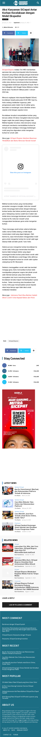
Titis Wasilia (17, 495)
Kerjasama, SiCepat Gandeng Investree (15, 638)
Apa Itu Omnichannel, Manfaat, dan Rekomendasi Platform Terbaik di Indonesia (27, 491)
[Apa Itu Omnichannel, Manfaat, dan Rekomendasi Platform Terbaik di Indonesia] (7, 490)
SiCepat (5, 19)
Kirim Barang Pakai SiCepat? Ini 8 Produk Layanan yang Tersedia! (20, 697)
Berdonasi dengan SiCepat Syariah (13, 624)
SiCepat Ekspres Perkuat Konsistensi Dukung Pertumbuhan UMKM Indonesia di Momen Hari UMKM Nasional (27, 586)
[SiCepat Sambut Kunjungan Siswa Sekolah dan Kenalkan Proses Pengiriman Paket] (7, 526)
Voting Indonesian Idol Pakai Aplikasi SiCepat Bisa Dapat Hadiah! (20, 692)
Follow (36, 371)
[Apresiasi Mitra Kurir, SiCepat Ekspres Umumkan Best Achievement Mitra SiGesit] (7, 561)
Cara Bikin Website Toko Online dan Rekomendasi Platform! (24, 504)
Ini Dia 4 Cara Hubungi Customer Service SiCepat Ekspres (17, 687)
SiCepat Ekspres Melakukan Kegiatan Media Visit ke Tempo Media (26, 574)
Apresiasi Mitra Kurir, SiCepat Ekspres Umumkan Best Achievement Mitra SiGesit (26, 562)
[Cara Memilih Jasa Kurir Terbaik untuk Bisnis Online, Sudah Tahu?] (7, 515)
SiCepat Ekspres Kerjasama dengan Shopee (16, 635)
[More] (31, 33)
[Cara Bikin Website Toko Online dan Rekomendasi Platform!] (7, 503)
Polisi (33, 298)
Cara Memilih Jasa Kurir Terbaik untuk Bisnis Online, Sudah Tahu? (25, 516)
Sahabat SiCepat (19, 487)
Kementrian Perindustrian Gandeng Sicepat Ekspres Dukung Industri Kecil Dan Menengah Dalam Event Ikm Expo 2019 (19, 629)
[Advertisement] (20, 317)
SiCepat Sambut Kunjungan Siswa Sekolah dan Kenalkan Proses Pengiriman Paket (26, 527)
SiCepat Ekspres (8, 70)
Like (37, 365)
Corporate (18, 581)
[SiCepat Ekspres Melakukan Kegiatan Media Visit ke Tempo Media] (7, 573)
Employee (18, 523)
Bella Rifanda (8, 27)
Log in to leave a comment (20, 605)
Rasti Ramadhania (19, 554)
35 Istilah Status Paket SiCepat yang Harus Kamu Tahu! (19, 682)
